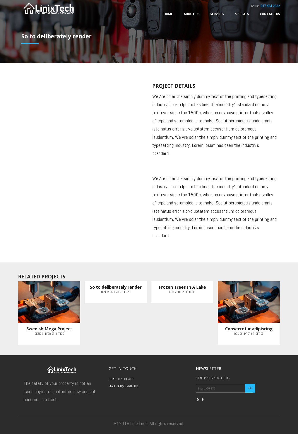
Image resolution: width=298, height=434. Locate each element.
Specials (242, 14)
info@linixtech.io (128, 386)
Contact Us (270, 14)
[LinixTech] (48, 8)
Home (168, 14)
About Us (191, 14)
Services (217, 14)
